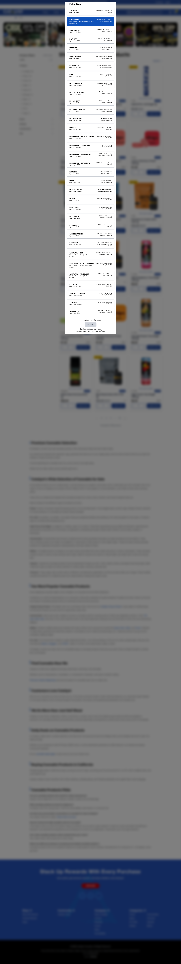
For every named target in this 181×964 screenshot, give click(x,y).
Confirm (90, 324)
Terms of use (100, 331)
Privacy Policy (86, 331)
